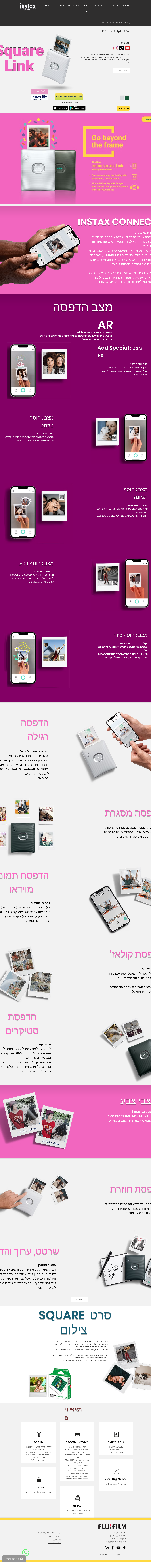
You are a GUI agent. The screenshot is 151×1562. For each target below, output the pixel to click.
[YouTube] (127, 48)
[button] (48, 5)
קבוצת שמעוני (105, 1554)
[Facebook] (112, 1547)
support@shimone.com (116, 1541)
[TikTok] (124, 1547)
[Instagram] (107, 1547)
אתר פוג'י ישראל (120, 1554)
